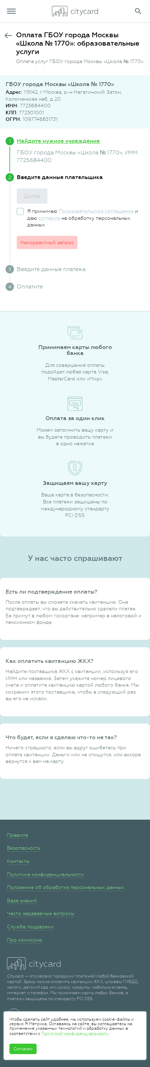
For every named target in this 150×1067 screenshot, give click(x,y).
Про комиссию (24, 940)
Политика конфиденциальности (45, 874)
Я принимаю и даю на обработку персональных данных (82, 217)
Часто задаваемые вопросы (40, 913)
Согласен (23, 1048)
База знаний (22, 900)
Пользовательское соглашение (96, 211)
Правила (17, 835)
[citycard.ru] (75, 11)
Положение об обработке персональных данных (65, 887)
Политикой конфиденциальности (74, 1033)
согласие (49, 218)
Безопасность (23, 848)
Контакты (18, 861)
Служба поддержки (30, 926)
